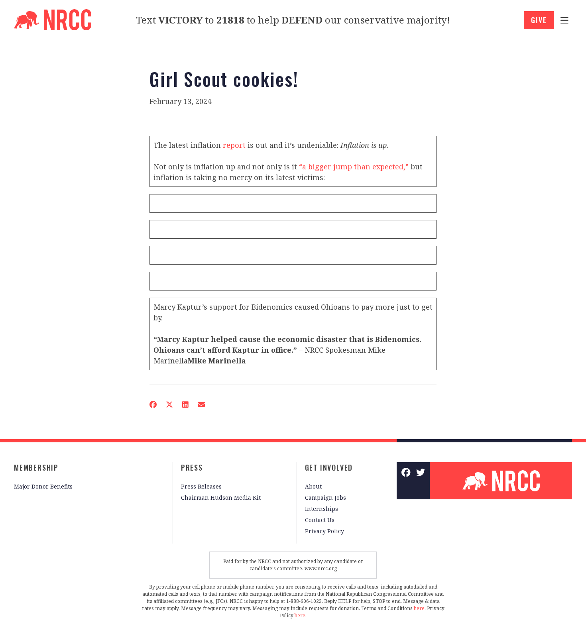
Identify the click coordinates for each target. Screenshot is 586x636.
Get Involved (329, 467)
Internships (321, 508)
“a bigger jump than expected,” (354, 166)
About (313, 486)
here (419, 608)
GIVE (539, 20)
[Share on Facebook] (153, 404)
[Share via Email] (201, 404)
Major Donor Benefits (43, 486)
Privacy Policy (324, 531)
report (234, 145)
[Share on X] (169, 404)
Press (192, 467)
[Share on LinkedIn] (185, 404)
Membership (36, 467)
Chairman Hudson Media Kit (221, 497)
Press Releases (201, 486)
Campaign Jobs (325, 497)
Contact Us (319, 520)
